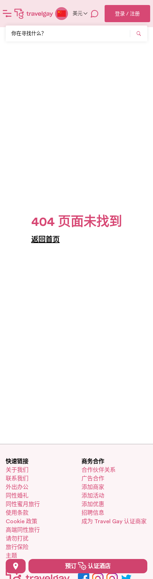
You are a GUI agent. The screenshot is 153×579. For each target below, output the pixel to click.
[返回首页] (33, 13)
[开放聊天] (94, 13)
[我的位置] (16, 566)
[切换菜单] (7, 13)
